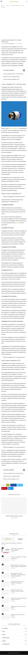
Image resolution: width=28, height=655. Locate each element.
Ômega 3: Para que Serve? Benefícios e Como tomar (11, 543)
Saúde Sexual (14, 637)
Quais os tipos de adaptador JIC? (12, 76)
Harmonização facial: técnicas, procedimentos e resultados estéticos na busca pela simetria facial (18, 575)
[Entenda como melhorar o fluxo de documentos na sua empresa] (5, 583)
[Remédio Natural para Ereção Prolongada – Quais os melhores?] (5, 592)
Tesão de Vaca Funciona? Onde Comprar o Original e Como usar (18, 599)
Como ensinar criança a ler (14, 516)
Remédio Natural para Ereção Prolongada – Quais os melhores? (17, 590)
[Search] (26, 1)
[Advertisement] (14, 24)
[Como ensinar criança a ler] (14, 505)
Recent (20, 539)
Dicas (8, 5)
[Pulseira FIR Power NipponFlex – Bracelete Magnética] (5, 550)
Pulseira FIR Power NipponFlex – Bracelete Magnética (17, 549)
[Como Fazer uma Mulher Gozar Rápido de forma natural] (5, 559)
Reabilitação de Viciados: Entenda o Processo (18, 615)
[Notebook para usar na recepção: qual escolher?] (5, 608)
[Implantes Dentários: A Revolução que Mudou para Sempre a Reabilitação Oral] (5, 567)
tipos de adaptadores (14, 128)
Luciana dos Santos (10, 43)
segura (17, 222)
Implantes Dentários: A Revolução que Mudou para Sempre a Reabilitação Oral (18, 566)
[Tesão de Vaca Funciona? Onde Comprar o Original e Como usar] (5, 600)
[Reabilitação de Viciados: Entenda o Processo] (5, 616)
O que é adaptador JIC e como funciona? (13, 73)
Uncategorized (14, 644)
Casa (14, 631)
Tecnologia (14, 628)
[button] (14, 520)
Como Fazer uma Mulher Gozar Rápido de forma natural (18, 557)
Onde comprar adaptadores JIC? (11, 79)
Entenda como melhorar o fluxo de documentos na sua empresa (17, 582)
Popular (7, 539)
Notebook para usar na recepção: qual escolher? (18, 607)
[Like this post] (8, 485)
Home (2, 5)
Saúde (14, 641)
